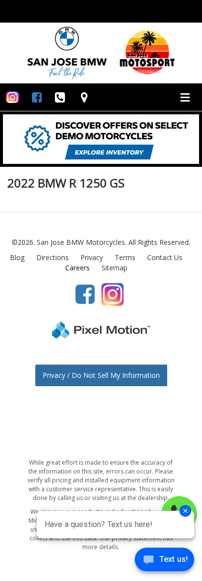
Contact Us (164, 257)
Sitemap (114, 267)
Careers (77, 267)
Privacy (91, 257)
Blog (17, 257)
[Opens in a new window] (12, 97)
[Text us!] (164, 561)
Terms (125, 257)
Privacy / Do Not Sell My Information (101, 375)
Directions (52, 257)
